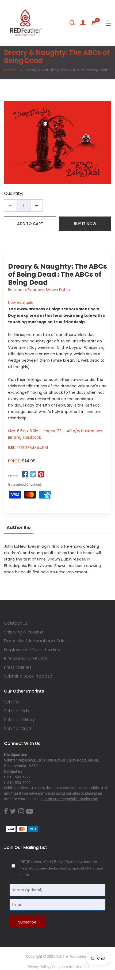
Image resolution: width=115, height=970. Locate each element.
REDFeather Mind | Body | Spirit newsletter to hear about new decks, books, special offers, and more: (61, 868)
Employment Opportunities (32, 650)
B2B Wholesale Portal (25, 658)
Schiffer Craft (18, 728)
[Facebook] (6, 811)
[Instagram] (21, 811)
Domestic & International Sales (36, 641)
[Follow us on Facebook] (24, 474)
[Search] (72, 22)
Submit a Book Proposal (28, 676)
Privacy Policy (37, 967)
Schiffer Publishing (71, 956)
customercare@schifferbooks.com (69, 799)
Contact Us (16, 623)
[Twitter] (13, 811)
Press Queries (18, 667)
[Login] (83, 22)
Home (10, 70)
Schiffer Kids (16, 711)
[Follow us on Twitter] (32, 474)
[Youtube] (29, 811)
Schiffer (12, 702)
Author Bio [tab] (19, 527)
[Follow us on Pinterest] (41, 474)
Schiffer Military (19, 720)
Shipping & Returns (23, 632)
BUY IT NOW (85, 223)
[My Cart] (93, 22)
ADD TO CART (30, 223)
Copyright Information (70, 967)
